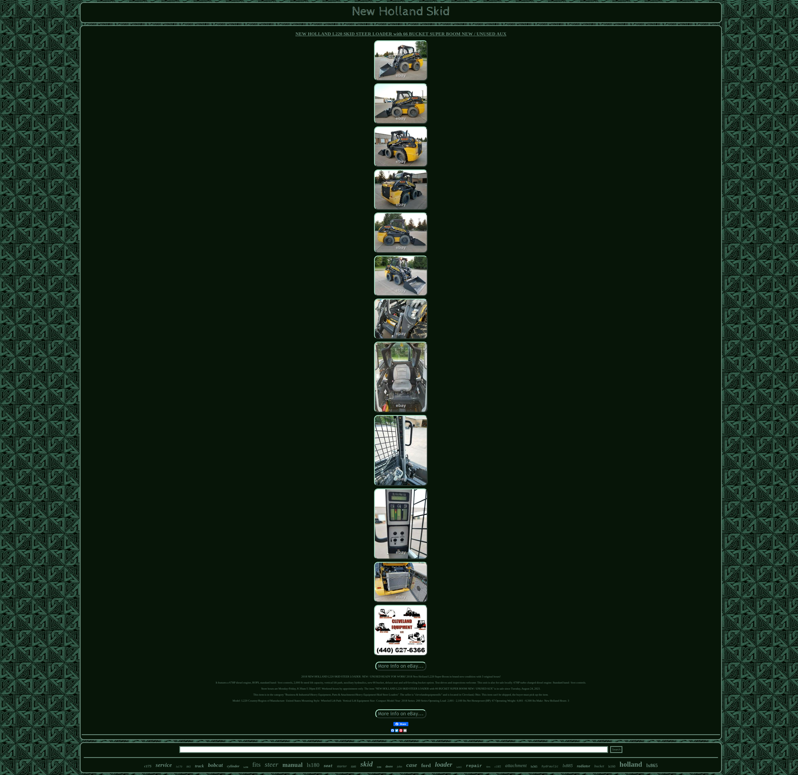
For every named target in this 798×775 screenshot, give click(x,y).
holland (630, 764)
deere (389, 766)
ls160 (611, 766)
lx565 (534, 766)
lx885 (568, 765)
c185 (498, 766)
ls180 (313, 765)
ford (426, 765)
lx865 (652, 765)
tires (488, 766)
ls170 (179, 766)
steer (271, 764)
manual (292, 764)
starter (342, 766)
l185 (353, 766)
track (199, 766)
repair (474, 766)
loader (443, 764)
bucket (599, 766)
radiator (583, 766)
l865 (188, 766)
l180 (379, 767)
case (411, 764)
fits (256, 764)
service (164, 765)
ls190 (246, 767)
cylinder (233, 766)
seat (328, 766)
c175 (147, 766)
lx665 (459, 767)
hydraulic (550, 766)
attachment (516, 765)
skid (366, 764)
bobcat (215, 765)
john (399, 766)
